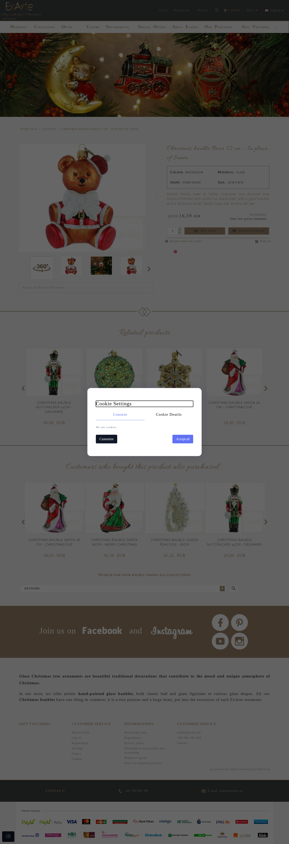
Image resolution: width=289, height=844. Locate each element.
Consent (120, 414)
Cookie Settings (114, 403)
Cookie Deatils (169, 414)
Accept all (183, 439)
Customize (106, 439)
